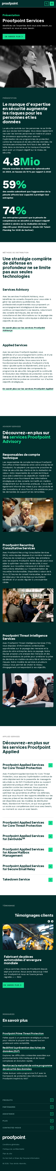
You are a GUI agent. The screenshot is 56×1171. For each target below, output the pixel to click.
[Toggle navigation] (52, 4)
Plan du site (7, 1154)
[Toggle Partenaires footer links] (51, 1107)
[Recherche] (47, 4)
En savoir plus (13, 37)
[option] (27, 955)
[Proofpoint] (10, 3)
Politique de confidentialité (13, 1149)
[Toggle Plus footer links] (51, 1120)
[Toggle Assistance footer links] (51, 1113)
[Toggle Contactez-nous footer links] (51, 1127)
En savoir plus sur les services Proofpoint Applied (28, 389)
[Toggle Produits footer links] (51, 1100)
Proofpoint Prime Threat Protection (23, 1033)
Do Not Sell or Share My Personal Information (21, 1158)
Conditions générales (11, 1144)
